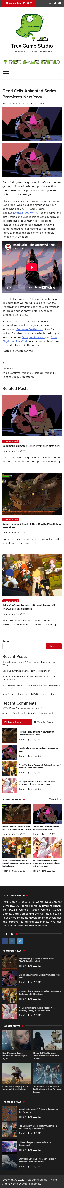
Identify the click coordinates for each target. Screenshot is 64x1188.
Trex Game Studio (32, 46)
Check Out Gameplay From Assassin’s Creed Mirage (15, 1087)
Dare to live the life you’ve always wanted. (33, 713)
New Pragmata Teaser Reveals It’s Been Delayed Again (29, 694)
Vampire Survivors (33, 337)
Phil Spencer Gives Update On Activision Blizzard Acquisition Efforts (38, 1127)
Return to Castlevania (29, 329)
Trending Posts (45, 722)
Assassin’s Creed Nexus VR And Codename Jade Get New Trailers (47, 1089)
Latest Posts (14, 722)
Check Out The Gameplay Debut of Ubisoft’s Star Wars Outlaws (46, 1056)
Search (6, 641)
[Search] (59, 73)
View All (53, 799)
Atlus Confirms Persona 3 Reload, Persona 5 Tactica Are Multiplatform (28, 607)
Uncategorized (24, 350)
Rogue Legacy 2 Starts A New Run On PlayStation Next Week (36, 733)
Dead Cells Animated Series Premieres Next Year (31, 446)
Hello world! (36, 708)
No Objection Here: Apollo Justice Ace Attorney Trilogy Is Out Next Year (37, 782)
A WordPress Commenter (14, 708)
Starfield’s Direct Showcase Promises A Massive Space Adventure (37, 1160)
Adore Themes (31, 1183)
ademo (5, 713)
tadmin (41, 103)
